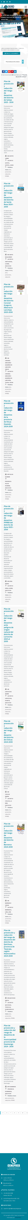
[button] (25, 7)
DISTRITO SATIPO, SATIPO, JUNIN (9, 163)
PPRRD (7, 176)
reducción (7, 174)
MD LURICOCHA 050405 (8, 691)
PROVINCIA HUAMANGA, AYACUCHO (9, 1091)
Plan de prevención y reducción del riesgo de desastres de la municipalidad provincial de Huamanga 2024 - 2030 (10, 1036)
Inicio (3, 30)
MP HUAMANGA (11, 1086)
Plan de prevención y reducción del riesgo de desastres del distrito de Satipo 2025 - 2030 (9, 91)
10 (22, 1112)
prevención (8, 172)
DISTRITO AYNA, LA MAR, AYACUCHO (9, 588)
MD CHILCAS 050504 (7, 794)
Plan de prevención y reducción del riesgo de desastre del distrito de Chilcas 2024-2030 (9, 731)
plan (10, 169)
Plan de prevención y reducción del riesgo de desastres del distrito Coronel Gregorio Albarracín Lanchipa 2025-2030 (9, 298)
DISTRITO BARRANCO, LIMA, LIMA (9, 910)
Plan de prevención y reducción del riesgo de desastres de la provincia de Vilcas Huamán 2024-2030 (9, 414)
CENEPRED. (18, 1217)
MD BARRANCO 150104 (8, 903)
